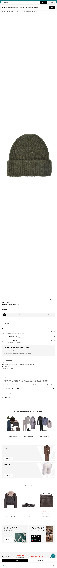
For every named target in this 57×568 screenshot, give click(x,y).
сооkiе (36, 7)
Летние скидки (48, 511)
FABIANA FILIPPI (9, 359)
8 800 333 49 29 (19, 555)
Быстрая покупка (41, 560)
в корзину (15, 560)
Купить (12, 436)
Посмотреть (8, 458)
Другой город (51, 329)
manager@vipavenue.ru (35, 556)
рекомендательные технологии (18, 7)
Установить (51, 314)
